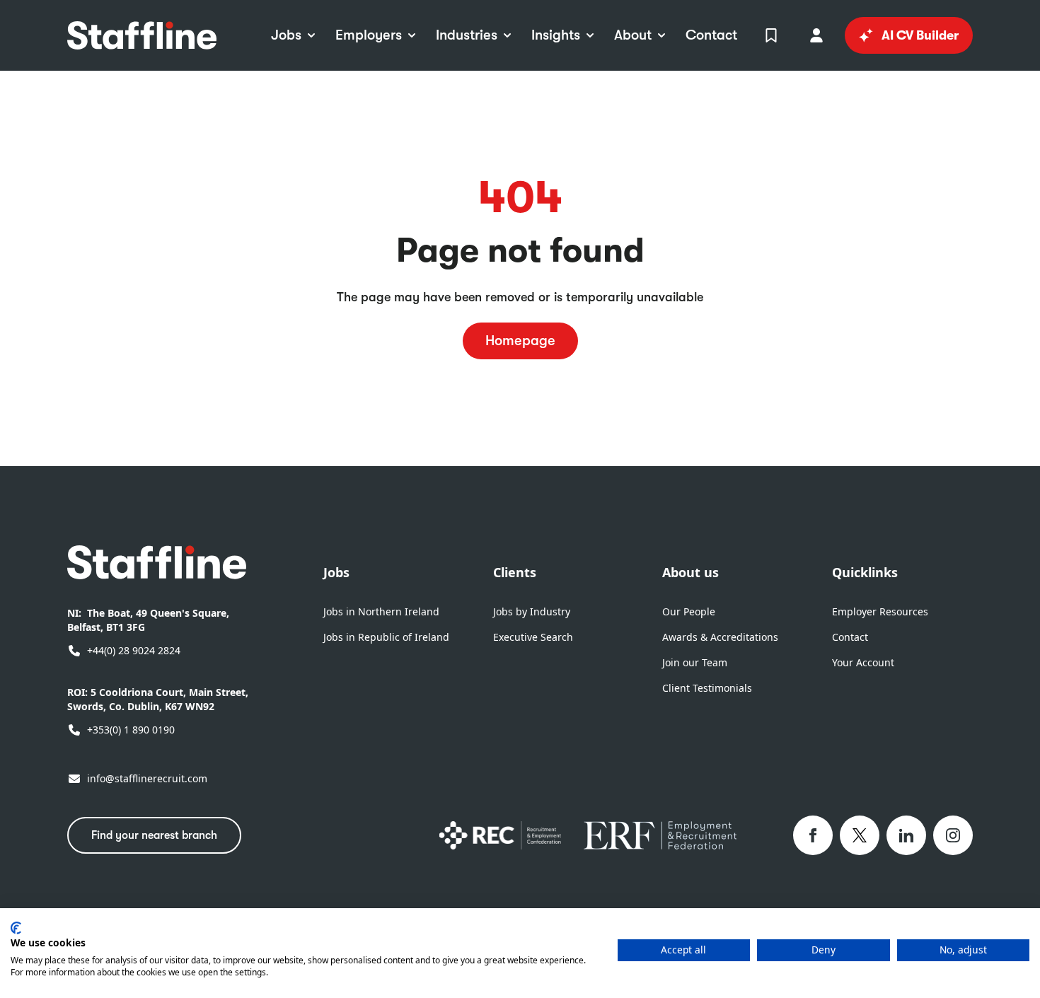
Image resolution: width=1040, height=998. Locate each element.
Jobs (336, 572)
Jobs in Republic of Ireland (386, 637)
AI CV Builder (920, 35)
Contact (850, 637)
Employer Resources (880, 611)
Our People (688, 611)
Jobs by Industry (531, 611)
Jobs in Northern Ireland (381, 611)
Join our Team (694, 662)
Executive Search (533, 637)
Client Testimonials (707, 688)
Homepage (520, 340)
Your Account (863, 662)
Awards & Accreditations (720, 637)
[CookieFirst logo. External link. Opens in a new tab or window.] (16, 928)
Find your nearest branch (154, 835)
